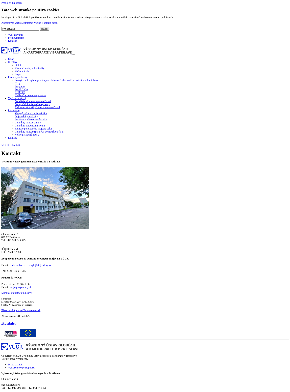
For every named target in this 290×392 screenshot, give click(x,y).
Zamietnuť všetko (32, 22)
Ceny (17, 83)
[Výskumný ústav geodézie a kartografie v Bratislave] (36, 53)
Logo (17, 74)
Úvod (11, 59)
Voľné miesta (22, 71)
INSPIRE (20, 92)
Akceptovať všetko (11, 22)
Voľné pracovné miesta (27, 134)
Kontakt (12, 40)
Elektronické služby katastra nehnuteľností (37, 107)
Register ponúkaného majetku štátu (33, 128)
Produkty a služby (17, 77)
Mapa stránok (15, 364)
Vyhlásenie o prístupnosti (21, 367)
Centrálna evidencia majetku (30, 125)
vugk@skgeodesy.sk (21, 287)
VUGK (5, 145)
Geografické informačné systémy (32, 104)
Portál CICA (21, 89)
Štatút (18, 65)
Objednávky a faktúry (26, 116)
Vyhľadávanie (15, 34)
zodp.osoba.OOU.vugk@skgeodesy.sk (31, 265)
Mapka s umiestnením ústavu (16, 292)
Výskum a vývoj (17, 98)
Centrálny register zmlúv (28, 122)
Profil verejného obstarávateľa (31, 119)
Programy (20, 86)
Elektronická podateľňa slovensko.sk (20, 310)
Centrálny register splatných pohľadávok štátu (39, 131)
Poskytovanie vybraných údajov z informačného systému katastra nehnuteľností (57, 80)
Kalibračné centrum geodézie (30, 95)
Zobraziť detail (50, 22)
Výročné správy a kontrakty (29, 68)
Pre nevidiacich (16, 37)
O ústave (12, 62)
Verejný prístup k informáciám (31, 113)
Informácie (13, 110)
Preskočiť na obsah (11, 2)
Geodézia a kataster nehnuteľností (33, 101)
